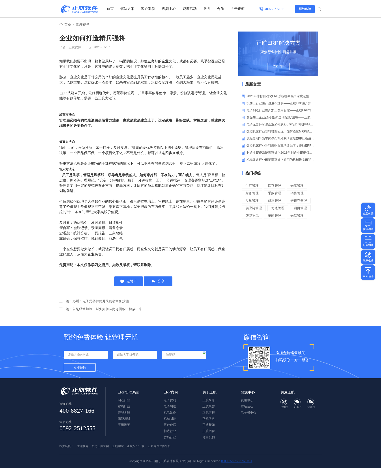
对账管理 (277, 208)
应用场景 (124, 425)
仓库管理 (297, 185)
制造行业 (124, 400)
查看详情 (278, 66)
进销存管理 (298, 200)
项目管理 (300, 208)
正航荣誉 (208, 406)
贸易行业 (124, 406)
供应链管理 (253, 208)
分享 (160, 281)
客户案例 (148, 9)
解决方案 (127, 9)
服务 (206, 9)
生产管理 (252, 185)
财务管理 (252, 193)
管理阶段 (124, 412)
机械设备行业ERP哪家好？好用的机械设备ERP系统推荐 (281, 159)
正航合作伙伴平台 (159, 446)
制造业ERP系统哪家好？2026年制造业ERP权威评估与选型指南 (281, 152)
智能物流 (252, 215)
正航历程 (208, 412)
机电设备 (170, 412)
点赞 (131, 281)
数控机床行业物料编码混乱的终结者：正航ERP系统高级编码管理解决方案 (281, 145)
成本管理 (274, 200)
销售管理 (297, 193)
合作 (220, 9)
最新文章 (253, 84)
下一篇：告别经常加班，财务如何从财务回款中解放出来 (100, 309)
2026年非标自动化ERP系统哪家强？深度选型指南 (281, 96)
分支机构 (208, 437)
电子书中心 (248, 412)
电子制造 (170, 406)
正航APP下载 (135, 446)
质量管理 (252, 200)
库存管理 (274, 185)
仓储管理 (297, 215)
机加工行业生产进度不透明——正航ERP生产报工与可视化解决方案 (281, 103)
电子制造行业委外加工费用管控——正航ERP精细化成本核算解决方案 (281, 110)
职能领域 (124, 418)
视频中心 (169, 9)
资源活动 (190, 9)
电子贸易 (170, 400)
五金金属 (170, 425)
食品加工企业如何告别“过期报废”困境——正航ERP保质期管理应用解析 (281, 117)
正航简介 (208, 400)
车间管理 (274, 215)
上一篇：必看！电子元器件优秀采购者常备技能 (94, 301)
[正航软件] (79, 9)
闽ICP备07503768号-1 (236, 461)
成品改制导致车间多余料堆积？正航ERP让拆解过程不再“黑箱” (281, 138)
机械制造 (170, 418)
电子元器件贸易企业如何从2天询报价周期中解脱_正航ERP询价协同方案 (281, 124)
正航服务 (208, 418)
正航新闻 (208, 425)
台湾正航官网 (100, 446)
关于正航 (238, 9)
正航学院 (118, 446)
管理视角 (83, 24)
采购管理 (274, 193)
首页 (110, 9)
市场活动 (247, 406)
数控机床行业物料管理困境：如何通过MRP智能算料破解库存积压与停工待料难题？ (281, 131)
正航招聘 (208, 431)
